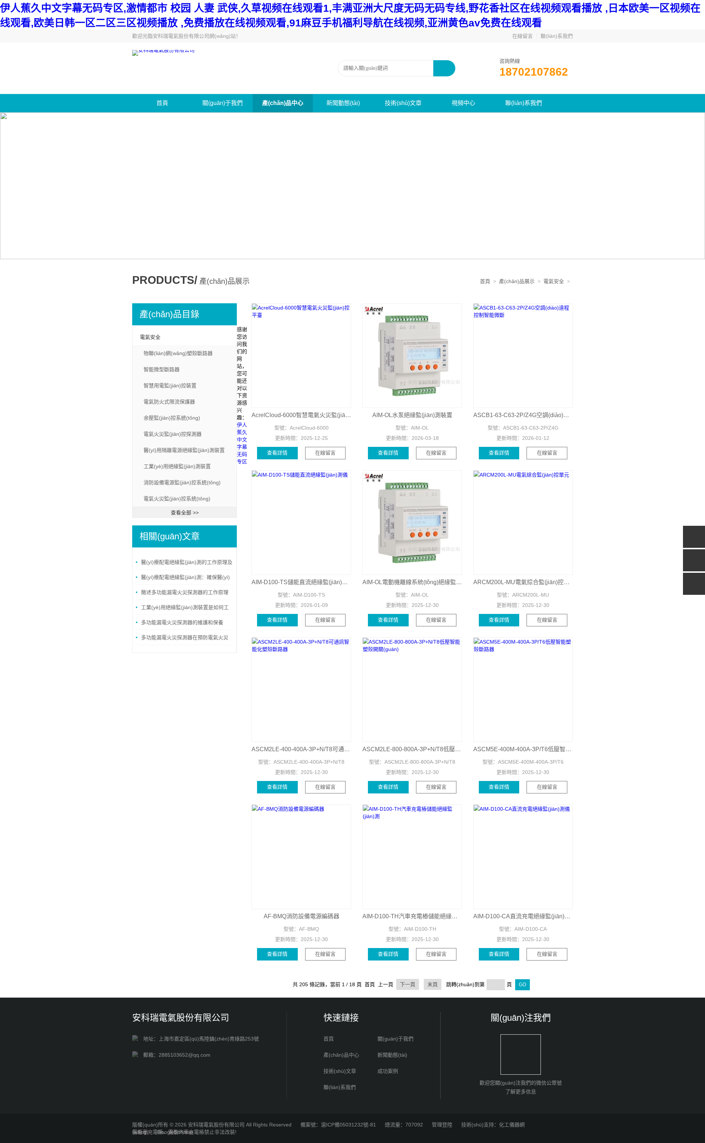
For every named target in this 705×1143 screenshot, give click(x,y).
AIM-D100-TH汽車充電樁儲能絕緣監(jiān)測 (412, 916)
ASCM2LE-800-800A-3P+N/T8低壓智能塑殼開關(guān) (412, 749)
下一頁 (407, 984)
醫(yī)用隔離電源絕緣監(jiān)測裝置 (184, 450)
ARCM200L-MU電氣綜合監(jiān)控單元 (523, 582)
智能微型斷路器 (162, 369)
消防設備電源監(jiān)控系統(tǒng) (182, 482)
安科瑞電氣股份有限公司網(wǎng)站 (194, 36)
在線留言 (522, 36)
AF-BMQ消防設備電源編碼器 (301, 916)
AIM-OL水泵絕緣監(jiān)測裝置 (412, 415)
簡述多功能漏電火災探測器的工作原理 (184, 592)
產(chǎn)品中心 (282, 103)
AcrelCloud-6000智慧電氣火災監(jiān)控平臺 (301, 415)
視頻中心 (463, 103)
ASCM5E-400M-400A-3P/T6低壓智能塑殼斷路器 (523, 749)
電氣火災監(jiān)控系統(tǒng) (177, 499)
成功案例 (387, 1071)
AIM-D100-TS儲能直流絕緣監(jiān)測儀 (301, 582)
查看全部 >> (185, 513)
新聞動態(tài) (343, 103)
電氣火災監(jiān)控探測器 (173, 434)
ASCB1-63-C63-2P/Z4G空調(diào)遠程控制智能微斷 (523, 415)
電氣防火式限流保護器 (169, 402)
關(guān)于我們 (222, 103)
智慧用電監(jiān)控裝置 (170, 385)
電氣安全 (553, 281)
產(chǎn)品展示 (517, 281)
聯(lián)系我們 (556, 36)
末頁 (432, 984)
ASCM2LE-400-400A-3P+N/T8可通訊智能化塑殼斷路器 (301, 749)
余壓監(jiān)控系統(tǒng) (172, 418)
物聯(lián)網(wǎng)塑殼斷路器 (178, 353)
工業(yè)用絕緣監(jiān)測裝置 (177, 466)
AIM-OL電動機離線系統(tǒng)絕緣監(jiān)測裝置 (412, 582)
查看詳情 (277, 453)
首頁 (162, 103)
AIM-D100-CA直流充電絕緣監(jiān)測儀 (523, 916)
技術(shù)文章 (403, 103)
